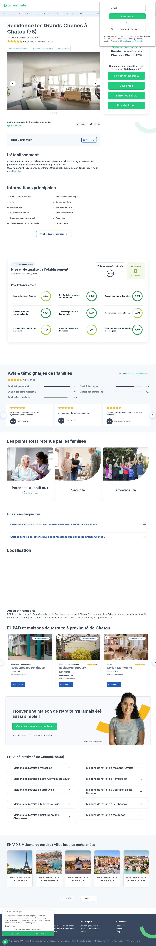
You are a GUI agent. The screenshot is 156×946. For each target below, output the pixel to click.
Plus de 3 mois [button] (126, 105)
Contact (83, 932)
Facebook (120, 926)
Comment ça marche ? (89, 926)
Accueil (7, 14)
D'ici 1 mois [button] (126, 85)
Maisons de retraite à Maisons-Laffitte (109, 767)
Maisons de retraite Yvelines (67, 14)
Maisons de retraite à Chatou (91, 14)
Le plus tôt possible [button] (126, 75)
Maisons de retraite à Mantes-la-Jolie (36, 804)
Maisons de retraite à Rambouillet (106, 778)
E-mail (114, 8)
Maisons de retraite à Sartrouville (33, 789)
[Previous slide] (3, 415)
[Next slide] (95, 83)
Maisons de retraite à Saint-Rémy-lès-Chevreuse (36, 816)
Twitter (119, 929)
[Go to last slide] (13, 83)
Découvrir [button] (16, 685)
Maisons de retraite (19, 14)
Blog (118, 932)
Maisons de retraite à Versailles (32, 767)
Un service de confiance (90, 929)
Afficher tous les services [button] (51, 234)
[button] (91, 124)
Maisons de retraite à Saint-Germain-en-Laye (41, 778)
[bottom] (11, 637)
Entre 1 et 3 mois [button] (126, 95)
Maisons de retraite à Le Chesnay (106, 804)
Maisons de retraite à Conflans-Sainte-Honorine (110, 791)
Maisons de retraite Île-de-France (41, 14)
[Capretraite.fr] (15, 5)
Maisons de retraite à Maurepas (105, 814)
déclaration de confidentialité (131, 41)
